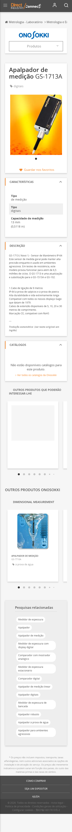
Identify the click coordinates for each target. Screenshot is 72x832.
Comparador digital (29, 678)
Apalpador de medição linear (34, 686)
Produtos (34, 46)
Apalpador (24, 627)
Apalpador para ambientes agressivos (33, 732)
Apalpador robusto (28, 714)
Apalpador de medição (30, 635)
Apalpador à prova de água (33, 722)
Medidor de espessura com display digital (33, 645)
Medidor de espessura (30, 619)
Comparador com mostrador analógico (34, 657)
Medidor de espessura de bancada (32, 704)
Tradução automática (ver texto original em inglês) (34, 328)
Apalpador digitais (28, 694)
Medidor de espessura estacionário (30, 668)
